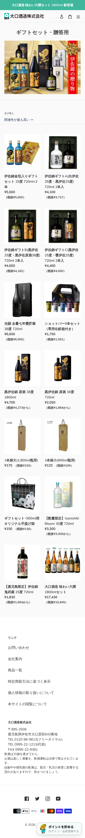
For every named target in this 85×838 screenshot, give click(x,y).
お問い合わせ (18, 647)
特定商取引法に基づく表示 (29, 681)
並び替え (9, 113)
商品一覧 (15, 670)
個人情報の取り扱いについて (31, 692)
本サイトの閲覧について (27, 704)
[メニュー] (78, 16)
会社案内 (15, 659)
